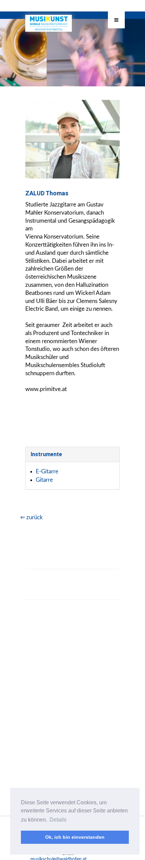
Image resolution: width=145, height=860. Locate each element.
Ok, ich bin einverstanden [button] (75, 837)
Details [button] (58, 820)
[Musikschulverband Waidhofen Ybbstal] (48, 21)
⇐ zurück (31, 517)
